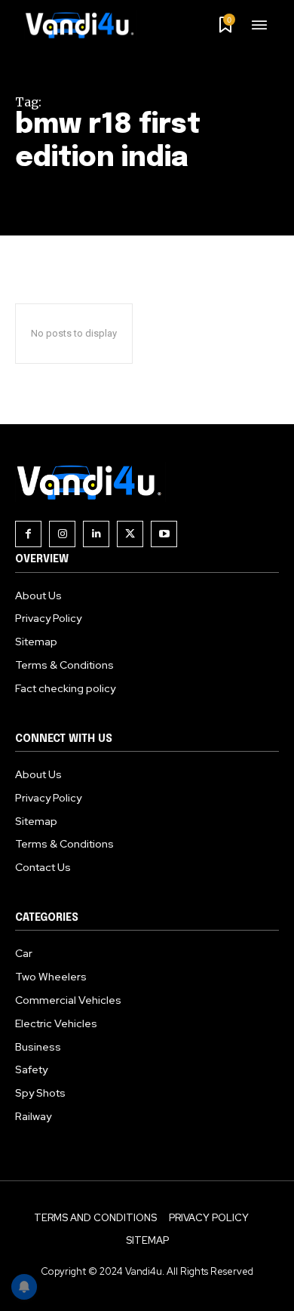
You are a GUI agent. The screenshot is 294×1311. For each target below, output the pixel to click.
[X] (130, 534)
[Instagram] (62, 534)
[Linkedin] (96, 534)
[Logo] (85, 25)
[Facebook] (28, 534)
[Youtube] (164, 534)
